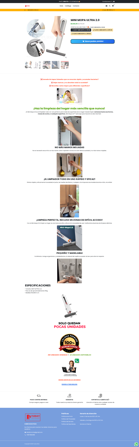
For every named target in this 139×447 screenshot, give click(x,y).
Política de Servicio (67, 421)
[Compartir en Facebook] (107, 10)
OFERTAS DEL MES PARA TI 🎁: (88, 27)
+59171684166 (30, 435)
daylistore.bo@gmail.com (33, 432)
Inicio (61, 6)
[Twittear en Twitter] (109, 10)
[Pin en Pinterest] (110, 10)
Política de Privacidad (68, 419)
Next (66, 37)
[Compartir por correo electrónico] (114, 10)
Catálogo (68, 6)
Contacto (76, 6)
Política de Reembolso (68, 424)
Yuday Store (36, 444)
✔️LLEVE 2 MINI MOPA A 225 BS (102, 30)
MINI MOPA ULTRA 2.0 (33, 10)
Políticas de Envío (67, 416)
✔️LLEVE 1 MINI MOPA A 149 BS (81, 30)
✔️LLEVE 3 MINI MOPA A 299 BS (81, 34)
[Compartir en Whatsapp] (112, 10)
